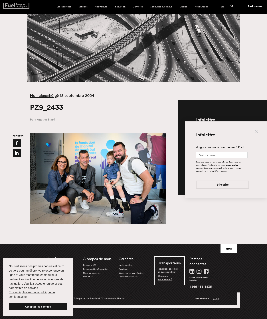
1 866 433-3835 (200, 286)
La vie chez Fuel (126, 265)
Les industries (64, 6)
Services (83, 6)
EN (222, 6)
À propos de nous (97, 259)
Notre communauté (91, 272)
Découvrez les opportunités (131, 272)
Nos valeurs (101, 6)
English (216, 298)
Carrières (138, 6)
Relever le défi (89, 265)
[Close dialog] (256, 132)
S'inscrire (223, 184)
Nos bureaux (201, 6)
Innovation (120, 6)
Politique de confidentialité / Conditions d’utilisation (99, 298)
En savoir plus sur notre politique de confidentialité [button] (32, 294)
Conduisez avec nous (161, 6)
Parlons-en (255, 6)
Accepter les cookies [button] (38, 306)
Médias (183, 6)
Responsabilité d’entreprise (95, 269)
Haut (229, 248)
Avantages (123, 269)
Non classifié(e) (44, 95)
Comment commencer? (165, 277)
